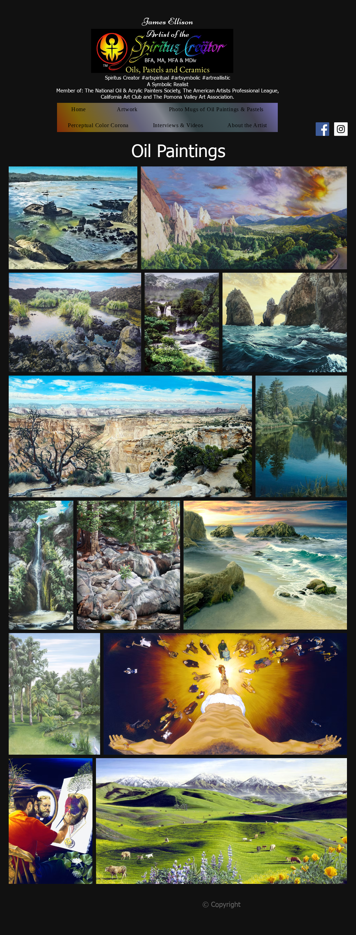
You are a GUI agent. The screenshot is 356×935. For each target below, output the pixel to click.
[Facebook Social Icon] (322, 129)
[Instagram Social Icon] (341, 129)
